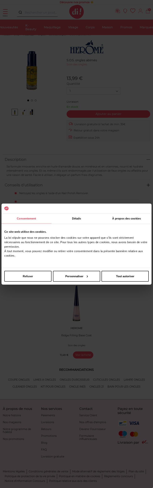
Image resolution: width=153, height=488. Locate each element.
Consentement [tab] (26, 218)
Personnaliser (74, 276)
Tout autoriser (125, 276)
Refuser (28, 276)
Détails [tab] (76, 218)
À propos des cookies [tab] (126, 218)
